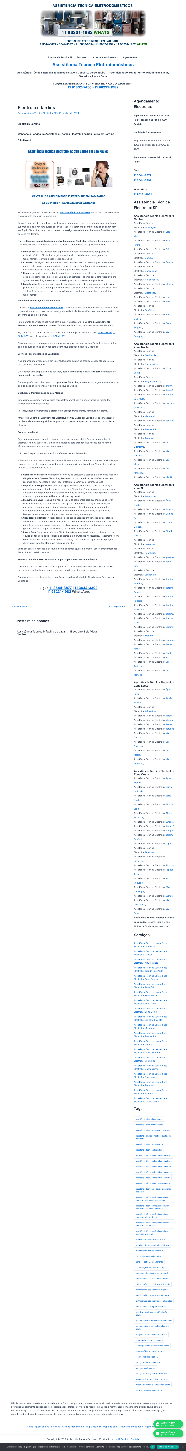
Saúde (169, 653)
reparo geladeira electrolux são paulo (152, 1345)
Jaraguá (170, 830)
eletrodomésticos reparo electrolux (151, 1306)
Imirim (169, 385)
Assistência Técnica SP (60, 57)
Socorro (170, 657)
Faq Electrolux (93, 1426)
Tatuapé (170, 728)
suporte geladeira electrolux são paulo (153, 1385)
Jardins (169, 613)
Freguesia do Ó (152, 381)
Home (30, 1426)
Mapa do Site (110, 1426)
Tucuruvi (149, 438)
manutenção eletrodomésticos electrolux (154, 1320)
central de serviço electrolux (148, 1256)
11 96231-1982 (106, 87)
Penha (169, 724)
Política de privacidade (131, 1426)
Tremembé (150, 429)
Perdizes (149, 852)
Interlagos (150, 553)
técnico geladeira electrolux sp (149, 1390)
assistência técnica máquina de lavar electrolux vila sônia (152, 1232)
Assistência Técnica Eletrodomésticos (93, 64)
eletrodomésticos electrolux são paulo (152, 1295)
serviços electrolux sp (145, 1368)
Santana (170, 420)
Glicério (170, 284)
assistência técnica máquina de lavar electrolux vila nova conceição (152, 1207)
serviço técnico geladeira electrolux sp (153, 1373)
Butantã (170, 821)
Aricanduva (150, 711)
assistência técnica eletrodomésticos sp (153, 1183)
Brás (168, 249)
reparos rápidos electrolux (147, 1357)
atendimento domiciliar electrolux (150, 1239)
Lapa (168, 843)
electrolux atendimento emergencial (152, 1273)
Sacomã (170, 640)
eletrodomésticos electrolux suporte (152, 1290)
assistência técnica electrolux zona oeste (154, 1172)
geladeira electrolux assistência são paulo (151, 1313)
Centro (169, 262)
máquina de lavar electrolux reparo (151, 1334)
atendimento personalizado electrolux (152, 1245)
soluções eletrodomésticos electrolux (152, 1379)
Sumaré (169, 895)
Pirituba (170, 865)
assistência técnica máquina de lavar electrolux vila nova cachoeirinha (152, 1198)
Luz (167, 297)
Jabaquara (150, 574)
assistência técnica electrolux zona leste (154, 1161)
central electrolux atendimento (149, 1262)
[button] (87, 57)
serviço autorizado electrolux (148, 1362)
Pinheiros (138, 861)
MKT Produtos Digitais (127, 1439)
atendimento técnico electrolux (149, 1250)
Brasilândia (150, 355)
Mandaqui (150, 416)
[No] (182, 1447)
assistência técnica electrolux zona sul (153, 1178)
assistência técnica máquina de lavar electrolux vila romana (152, 1224)
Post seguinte (117, 606)
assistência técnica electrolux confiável (153, 1155)
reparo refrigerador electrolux (149, 1351)
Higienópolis (151, 279)
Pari (168, 301)
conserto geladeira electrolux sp (150, 1267)
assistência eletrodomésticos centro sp (153, 1130)
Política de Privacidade (168, 1447)
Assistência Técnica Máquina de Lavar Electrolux (41, 633)
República (150, 310)
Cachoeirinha (151, 364)
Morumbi (149, 635)
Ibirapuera (150, 544)
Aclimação (150, 227)
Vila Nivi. (170, 477)
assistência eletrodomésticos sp (150, 1144)
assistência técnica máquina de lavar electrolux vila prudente (152, 1215)
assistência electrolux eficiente (149, 1124)
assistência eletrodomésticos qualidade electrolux (153, 1137)
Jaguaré (170, 826)
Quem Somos (42, 1426)
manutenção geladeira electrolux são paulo (152, 1327)
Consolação (151, 271)
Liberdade (150, 292)
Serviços (81, 57)
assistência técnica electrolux (149, 1150)
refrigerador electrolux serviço (149, 1340)
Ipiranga (170, 557)
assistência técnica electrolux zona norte (154, 1166)
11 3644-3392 (86, 588)
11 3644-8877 (105, 332)
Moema (169, 627)
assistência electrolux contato (149, 1119)
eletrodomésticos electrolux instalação (153, 1284)
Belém (169, 715)
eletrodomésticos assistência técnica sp (153, 1278)
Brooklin (170, 509)
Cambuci (149, 258)
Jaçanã (169, 390)
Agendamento (130, 57)
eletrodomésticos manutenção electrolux (154, 1301)
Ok (153, 1447)
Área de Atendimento (104, 57)
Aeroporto (150, 496)
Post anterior (20, 606)
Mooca (169, 720)
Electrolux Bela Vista (83, 631)
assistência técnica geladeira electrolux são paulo (153, 1190)
